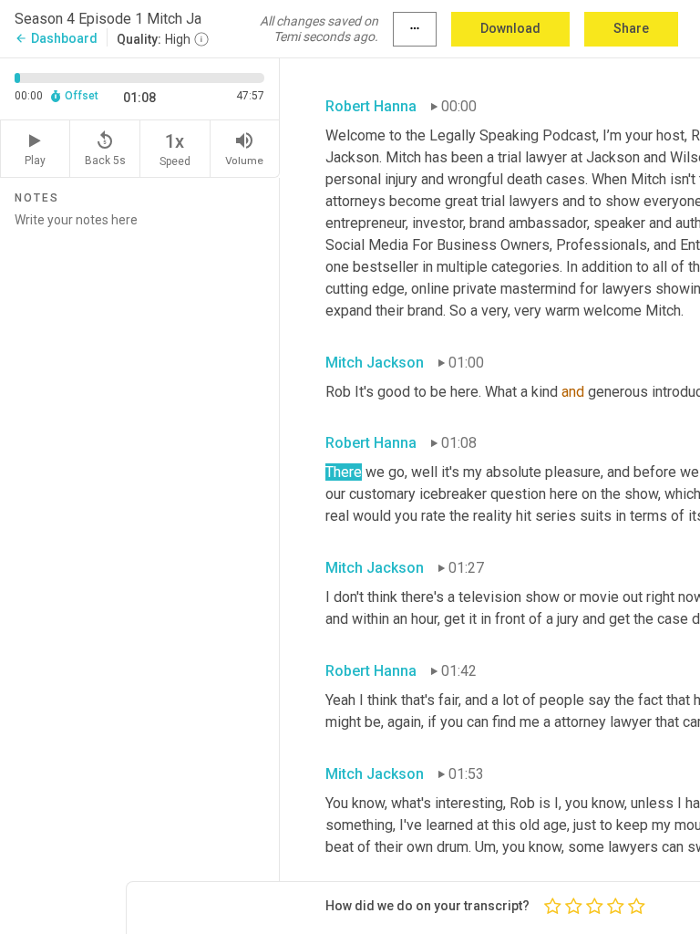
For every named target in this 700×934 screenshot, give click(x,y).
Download (510, 28)
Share (631, 28)
